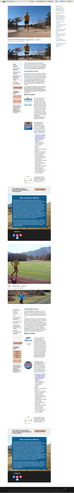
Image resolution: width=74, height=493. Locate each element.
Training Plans (50, 1)
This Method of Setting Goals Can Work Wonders (61, 45)
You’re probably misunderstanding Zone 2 (61, 40)
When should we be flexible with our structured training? (60, 9)
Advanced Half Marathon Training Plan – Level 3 (24, 40)
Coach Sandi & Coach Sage (13, 41)
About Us (69, 1)
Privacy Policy (60, 491)
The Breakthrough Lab (41, 1)
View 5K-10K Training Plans (17, 354)
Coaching (32, 1)
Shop (57, 1)
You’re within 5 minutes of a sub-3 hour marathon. (61, 26)
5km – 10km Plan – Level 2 (17, 286)
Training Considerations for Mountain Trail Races (61, 31)
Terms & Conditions (54, 491)
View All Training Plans (17, 101)
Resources (62, 1)
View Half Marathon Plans (17, 97)
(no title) (57, 37)
